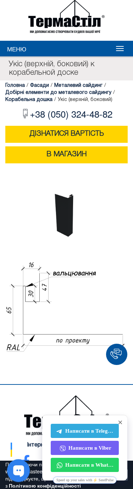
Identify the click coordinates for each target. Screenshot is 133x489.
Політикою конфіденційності (45, 485)
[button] (116, 354)
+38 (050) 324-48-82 (71, 113)
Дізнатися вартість (66, 134)
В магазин (66, 154)
